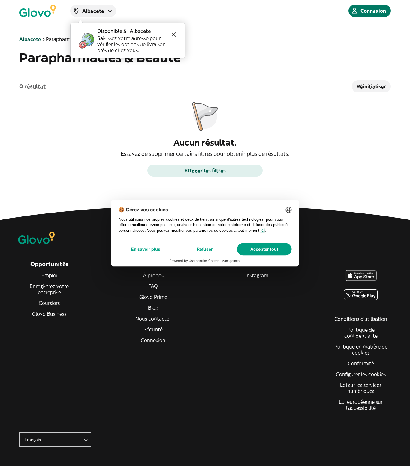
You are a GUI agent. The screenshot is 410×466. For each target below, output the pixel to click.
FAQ (153, 286)
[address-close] (174, 35)
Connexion (153, 340)
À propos (153, 275)
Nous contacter (153, 319)
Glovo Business (49, 314)
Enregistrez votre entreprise (49, 289)
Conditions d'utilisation (360, 319)
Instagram (257, 275)
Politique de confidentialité (361, 333)
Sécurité (153, 329)
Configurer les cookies (361, 374)
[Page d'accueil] (37, 11)
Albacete (30, 39)
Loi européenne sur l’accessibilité (361, 405)
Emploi (49, 275)
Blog (153, 308)
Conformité (361, 363)
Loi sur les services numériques (360, 388)
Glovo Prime (153, 297)
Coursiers (49, 303)
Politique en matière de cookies (360, 349)
